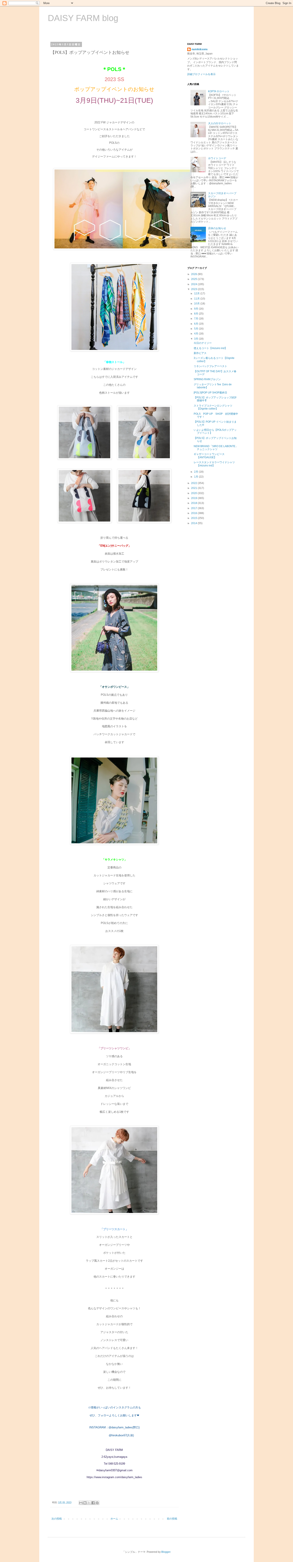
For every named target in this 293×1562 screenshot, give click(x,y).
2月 (196, 471)
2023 (194, 289)
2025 (194, 279)
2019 (194, 498)
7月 (196, 318)
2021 (194, 488)
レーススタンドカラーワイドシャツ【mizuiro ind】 (214, 464)
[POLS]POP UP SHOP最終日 (210, 392)
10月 (197, 303)
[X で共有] (89, 1503)
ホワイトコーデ (217, 158)
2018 (194, 503)
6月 (196, 323)
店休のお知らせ (217, 228)
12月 (197, 293)
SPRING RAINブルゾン (207, 379)
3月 (196, 338)
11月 (197, 298)
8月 (196, 313)
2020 (194, 493)
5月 (196, 328)
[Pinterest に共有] (97, 1503)
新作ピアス (200, 353)
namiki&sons (200, 49)
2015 (194, 518)
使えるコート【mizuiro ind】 (210, 348)
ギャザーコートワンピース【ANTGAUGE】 (209, 456)
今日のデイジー (203, 343)
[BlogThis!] (85, 1503)
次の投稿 (56, 1518)
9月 (196, 308)
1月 (196, 476)
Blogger (165, 1551)
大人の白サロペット (219, 123)
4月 (196, 333)
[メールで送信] (81, 1503)
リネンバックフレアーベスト (210, 366)
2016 (194, 513)
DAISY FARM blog (83, 18)
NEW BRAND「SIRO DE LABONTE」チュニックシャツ (216, 448)
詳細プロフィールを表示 (201, 74)
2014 (194, 523)
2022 (194, 483)
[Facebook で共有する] (93, 1503)
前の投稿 (172, 1518)
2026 (194, 274)
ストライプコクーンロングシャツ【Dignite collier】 (213, 407)
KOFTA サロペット (219, 91)
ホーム (114, 1518)
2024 (194, 284)
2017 (194, 508)
